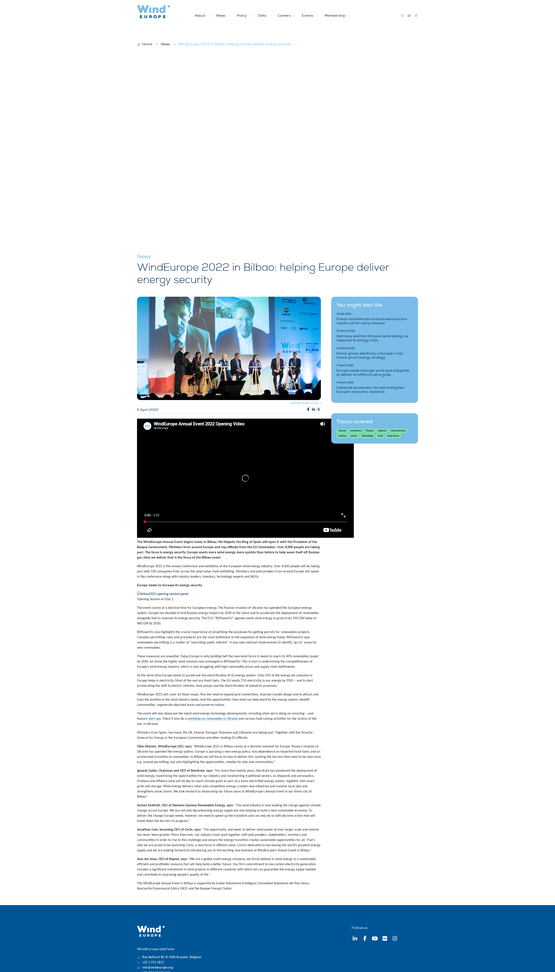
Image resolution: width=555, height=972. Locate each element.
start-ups (154, 719)
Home (147, 44)
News (221, 15)
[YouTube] (375, 939)
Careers (285, 15)
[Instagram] (395, 939)
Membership (335, 15)
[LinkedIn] (355, 939)
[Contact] (409, 15)
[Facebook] (365, 939)
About (200, 15)
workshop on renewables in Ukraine (213, 719)
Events (308, 15)
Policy (242, 15)
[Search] (402, 15)
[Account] (416, 15)
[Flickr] (385, 939)
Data (262, 15)
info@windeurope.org (157, 967)
